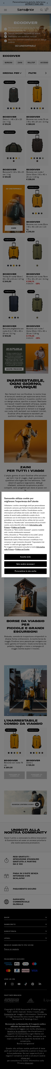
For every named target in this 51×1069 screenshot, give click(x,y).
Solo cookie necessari (25, 564)
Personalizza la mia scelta (25, 571)
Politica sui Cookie (18, 527)
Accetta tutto (25, 557)
